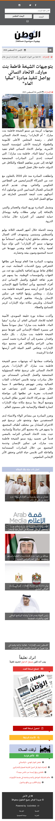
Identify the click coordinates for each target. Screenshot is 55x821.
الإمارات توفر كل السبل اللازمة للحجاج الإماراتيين (30, 767)
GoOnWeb (31, 806)
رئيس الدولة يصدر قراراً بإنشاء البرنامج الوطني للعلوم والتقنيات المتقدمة (28, 617)
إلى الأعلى (26, 796)
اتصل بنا (37, 815)
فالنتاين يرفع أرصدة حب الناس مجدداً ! (29, 772)
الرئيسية (37, 811)
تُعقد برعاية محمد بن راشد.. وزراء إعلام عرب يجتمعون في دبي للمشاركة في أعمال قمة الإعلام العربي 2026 (28, 530)
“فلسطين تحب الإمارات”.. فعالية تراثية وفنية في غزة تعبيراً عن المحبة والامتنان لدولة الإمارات (28, 646)
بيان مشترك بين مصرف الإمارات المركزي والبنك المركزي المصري (28, 587)
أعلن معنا (21, 811)
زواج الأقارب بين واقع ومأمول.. (30, 782)
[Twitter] (30, 5)
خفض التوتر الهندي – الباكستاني (30, 762)
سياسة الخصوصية (21, 815)
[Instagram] (19, 5)
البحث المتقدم (18, 16)
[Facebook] (35, 5)
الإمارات (47, 92)
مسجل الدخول (27, 662)
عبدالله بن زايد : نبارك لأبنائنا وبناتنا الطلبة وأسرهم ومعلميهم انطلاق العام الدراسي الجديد (27, 557)
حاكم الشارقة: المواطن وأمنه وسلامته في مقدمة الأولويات (29, 777)
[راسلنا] (27, 21)
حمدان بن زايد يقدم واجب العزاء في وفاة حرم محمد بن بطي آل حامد (29, 498)
